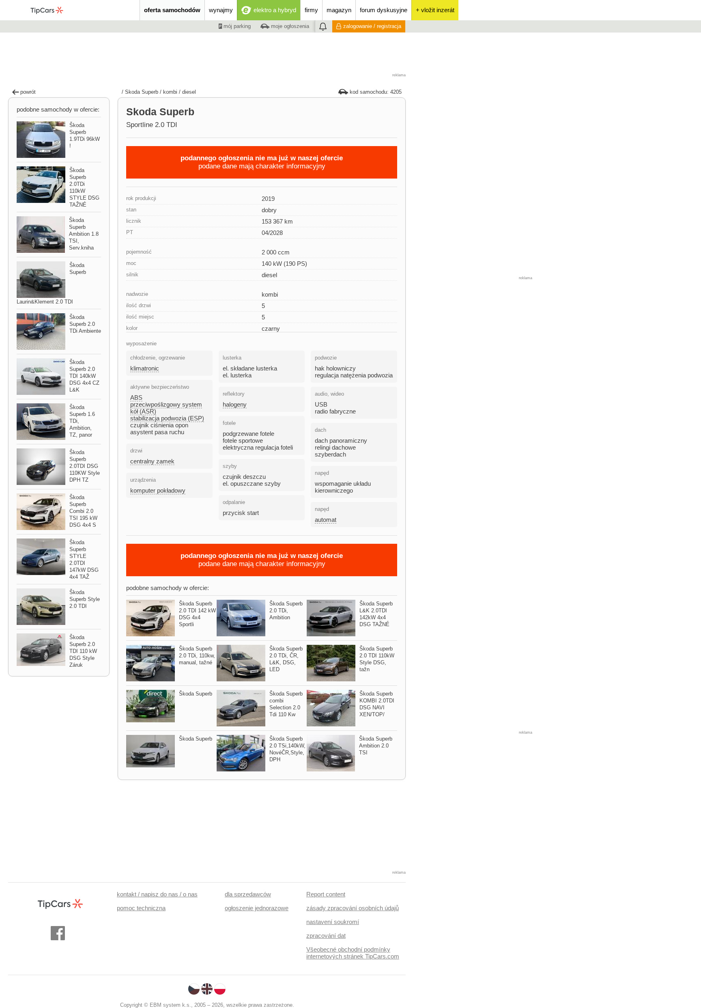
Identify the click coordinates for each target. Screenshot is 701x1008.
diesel (189, 92)
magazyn (339, 9)
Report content (325, 894)
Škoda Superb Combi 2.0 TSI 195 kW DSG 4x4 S (83, 511)
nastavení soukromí (332, 921)
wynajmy (221, 9)
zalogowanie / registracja (372, 26)
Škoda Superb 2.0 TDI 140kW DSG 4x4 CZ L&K (84, 376)
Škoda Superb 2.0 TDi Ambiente (85, 324)
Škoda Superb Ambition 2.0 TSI (375, 746)
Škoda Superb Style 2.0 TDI (84, 599)
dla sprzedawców (248, 894)
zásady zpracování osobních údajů (352, 908)
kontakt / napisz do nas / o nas (157, 894)
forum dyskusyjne (383, 9)
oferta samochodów (172, 9)
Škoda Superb (195, 694)
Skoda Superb (141, 92)
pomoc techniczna (141, 908)
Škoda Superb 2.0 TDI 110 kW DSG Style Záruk (83, 651)
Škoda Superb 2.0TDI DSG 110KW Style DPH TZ (84, 466)
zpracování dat (326, 935)
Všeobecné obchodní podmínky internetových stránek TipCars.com (352, 953)
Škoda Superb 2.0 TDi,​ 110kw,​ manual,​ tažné (197, 656)
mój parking (236, 26)
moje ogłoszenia (289, 26)
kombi (170, 92)
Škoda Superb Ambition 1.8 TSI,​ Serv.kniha (84, 234)
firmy (311, 9)
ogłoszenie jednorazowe (256, 908)
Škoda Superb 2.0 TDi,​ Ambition (286, 610)
